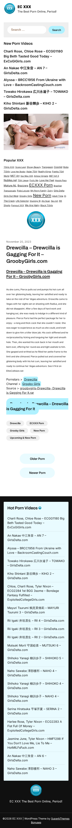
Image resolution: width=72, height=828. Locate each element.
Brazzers (23, 185)
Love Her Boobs (18, 171)
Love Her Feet (46, 180)
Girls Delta (59, 190)
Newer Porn (37, 473)
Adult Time (57, 196)
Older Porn (37, 459)
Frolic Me (34, 180)
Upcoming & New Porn (23, 437)
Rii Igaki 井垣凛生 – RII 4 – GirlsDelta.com (35, 620)
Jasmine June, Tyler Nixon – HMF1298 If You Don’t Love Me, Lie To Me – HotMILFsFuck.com (35, 743)
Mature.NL (10, 185)
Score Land (20, 167)
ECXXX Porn (41, 185)
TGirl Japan (23, 180)
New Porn (42, 195)
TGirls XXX (9, 167)
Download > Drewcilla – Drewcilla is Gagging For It (37, 406)
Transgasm (47, 167)
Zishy (50, 190)
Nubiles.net (10, 180)
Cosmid (58, 167)
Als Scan (46, 201)
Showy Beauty (34, 167)
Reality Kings (44, 171)
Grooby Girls (25, 196)
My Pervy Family (38, 190)
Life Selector (22, 201)
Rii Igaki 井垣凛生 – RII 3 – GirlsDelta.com (35, 629)
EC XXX (24, 7)
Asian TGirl (31, 171)
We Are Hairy (32, 205)
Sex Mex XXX (26, 176)
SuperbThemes (60, 818)
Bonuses (36, 822)
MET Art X (54, 176)
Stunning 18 (35, 201)
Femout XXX (17, 205)
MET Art (15, 175)
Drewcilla (30, 379)
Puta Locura (23, 190)
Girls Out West (11, 196)
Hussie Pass (61, 180)
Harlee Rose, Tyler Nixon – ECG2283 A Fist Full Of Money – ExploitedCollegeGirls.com (34, 726)
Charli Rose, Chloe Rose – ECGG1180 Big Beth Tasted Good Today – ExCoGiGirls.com (33, 56)
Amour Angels (41, 176)
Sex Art (54, 201)
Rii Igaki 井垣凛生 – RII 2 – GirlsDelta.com (35, 637)
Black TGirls (46, 205)
